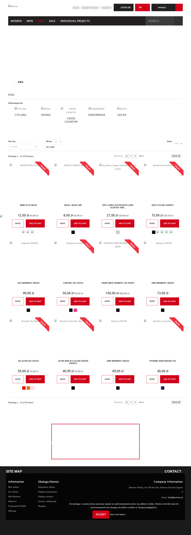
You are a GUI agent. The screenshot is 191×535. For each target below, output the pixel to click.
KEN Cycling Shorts (163, 205)
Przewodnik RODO (17, 506)
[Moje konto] (179, 7)
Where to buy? (90, 8)
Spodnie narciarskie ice (162, 361)
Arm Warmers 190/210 (162, 283)
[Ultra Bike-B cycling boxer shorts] (73, 338)
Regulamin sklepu (46, 487)
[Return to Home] (11, 82)
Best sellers (13, 487)
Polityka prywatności (47, 492)
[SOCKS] (122, 109)
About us (12, 501)
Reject (122, 514)
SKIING (45, 115)
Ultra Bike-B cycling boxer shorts (73, 362)
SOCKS (122, 115)
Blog (76, 8)
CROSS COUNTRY (71, 120)
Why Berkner (14, 496)
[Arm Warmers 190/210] (162, 260)
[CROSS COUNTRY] (71, 110)
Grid (176, 143)
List (181, 143)
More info (114, 514)
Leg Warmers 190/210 (28, 283)
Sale (52, 21)
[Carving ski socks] (73, 260)
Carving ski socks (73, 283)
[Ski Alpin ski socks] (28, 338)
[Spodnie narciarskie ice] (162, 338)
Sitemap (12, 511)
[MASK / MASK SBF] (73, 182)
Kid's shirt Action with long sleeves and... (117, 206)
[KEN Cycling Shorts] (162, 182)
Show (49, 141)
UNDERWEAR (96, 115)
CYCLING (20, 115)
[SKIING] (46, 109)
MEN (30, 21)
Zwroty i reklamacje (47, 501)
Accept (101, 514)
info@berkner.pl (175, 497)
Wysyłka (42, 506)
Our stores (13, 492)
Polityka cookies (45, 496)
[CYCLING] (20, 109)
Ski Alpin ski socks (28, 361)
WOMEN (16, 21)
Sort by (12, 141)
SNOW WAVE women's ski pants (117, 283)
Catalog (126, 7)
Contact (106, 8)
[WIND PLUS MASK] (28, 182)
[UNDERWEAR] (96, 109)
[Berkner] (35, 7)
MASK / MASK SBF (73, 205)
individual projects (75, 21)
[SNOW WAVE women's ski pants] (118, 260)
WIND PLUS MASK (28, 205)
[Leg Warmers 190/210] (28, 260)
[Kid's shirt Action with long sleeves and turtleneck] (118, 182)
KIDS (41, 21)
